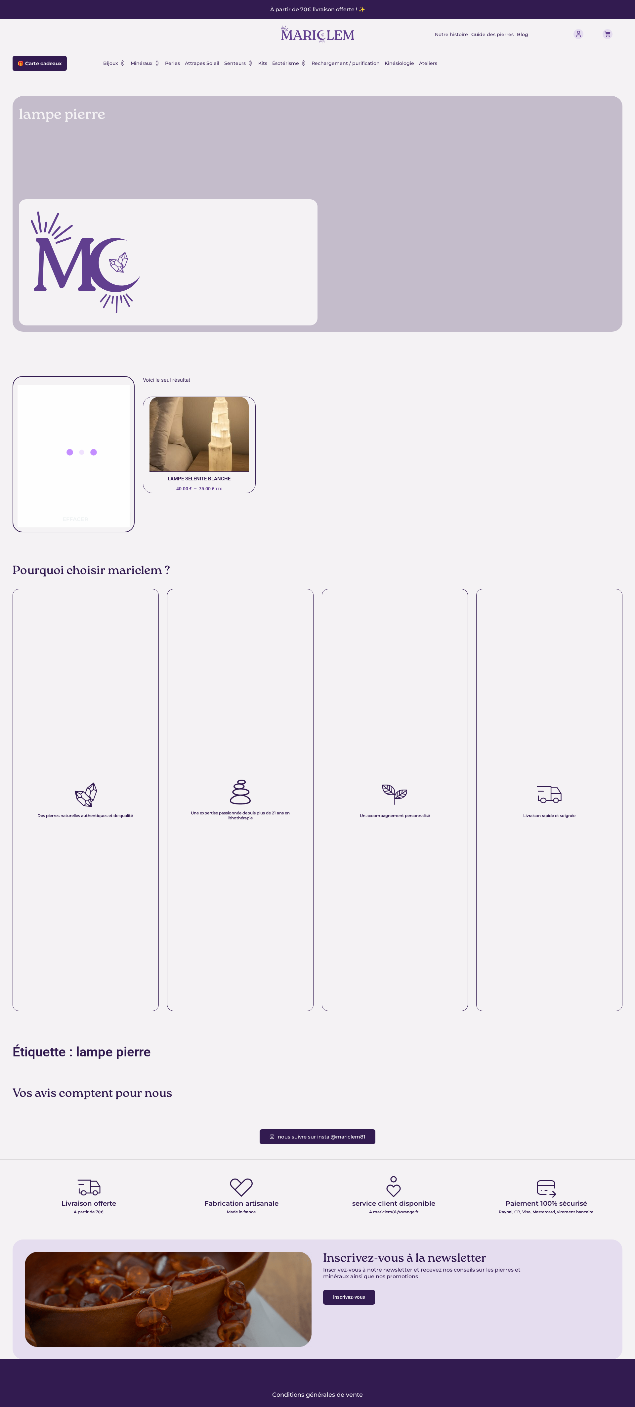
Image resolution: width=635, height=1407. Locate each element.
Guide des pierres (492, 34)
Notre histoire (451, 34)
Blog (522, 34)
